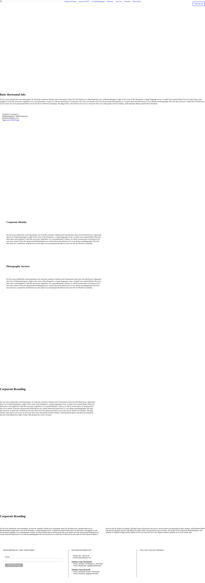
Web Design (15, 120)
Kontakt (127, 1)
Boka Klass (199, 3)
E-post (7, 557)
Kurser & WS (84, 1)
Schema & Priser (70, 1)
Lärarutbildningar (98, 1)
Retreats (110, 1)
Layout (7, 120)
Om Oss (119, 1)
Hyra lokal (137, 1)
